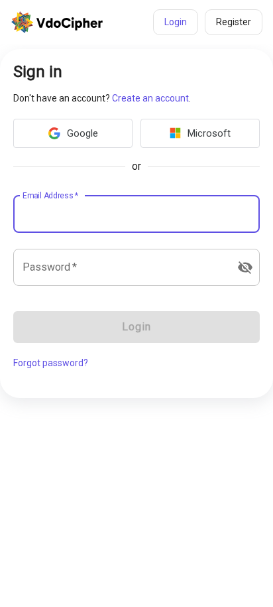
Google (82, 133)
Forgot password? (50, 363)
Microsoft (209, 133)
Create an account (150, 98)
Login (175, 22)
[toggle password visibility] (245, 267)
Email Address (50, 195)
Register (233, 22)
